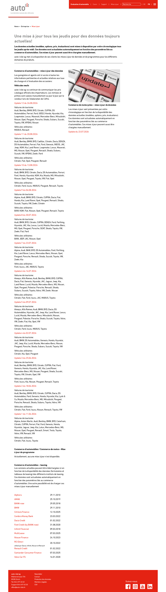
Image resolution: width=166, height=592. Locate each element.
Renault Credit (20, 548)
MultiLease (19, 533)
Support (104, 4)
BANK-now (19, 503)
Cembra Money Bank (23, 516)
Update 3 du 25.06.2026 (25, 358)
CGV (36, 585)
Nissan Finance (21, 537)
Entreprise (25, 26)
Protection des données (43, 579)
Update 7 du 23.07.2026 (25, 243)
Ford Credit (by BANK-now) (26, 524)
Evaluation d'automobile (80, 4)
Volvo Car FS (20, 557)
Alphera (18, 495)
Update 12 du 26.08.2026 (25, 103)
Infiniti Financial (21, 529)
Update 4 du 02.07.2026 (25, 333)
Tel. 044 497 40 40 (18, 582)
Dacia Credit (19, 520)
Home (16, 26)
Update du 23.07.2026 (78, 131)
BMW (16, 507)
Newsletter (38, 574)
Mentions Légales (41, 582)
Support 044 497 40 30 (19, 585)
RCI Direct (18, 541)
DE (144, 4)
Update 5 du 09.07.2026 (25, 302)
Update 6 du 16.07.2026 (25, 271)
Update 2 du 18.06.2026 (25, 386)
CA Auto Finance (21, 512)
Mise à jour (115, 4)
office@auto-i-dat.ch (18, 587)
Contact (37, 577)
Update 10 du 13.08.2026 (25, 165)
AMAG (17, 499)
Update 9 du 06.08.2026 (25, 190)
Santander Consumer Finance (27, 552)
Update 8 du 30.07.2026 (25, 215)
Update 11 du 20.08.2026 (25, 134)
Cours (95, 4)
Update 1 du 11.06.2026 (25, 414)
